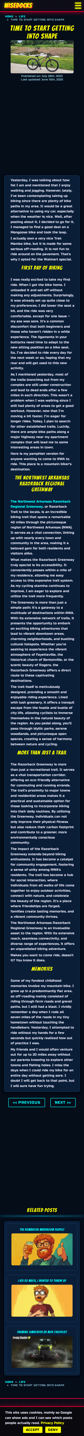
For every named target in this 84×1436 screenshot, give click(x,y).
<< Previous (27, 1102)
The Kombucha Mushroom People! (42, 1229)
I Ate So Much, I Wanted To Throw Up (42, 1280)
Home (9, 16)
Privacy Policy (52, 1423)
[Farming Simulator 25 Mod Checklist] (42, 1369)
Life (22, 16)
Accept (33, 1430)
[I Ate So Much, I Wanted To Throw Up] (42, 1317)
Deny (53, 1430)
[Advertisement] (42, 127)
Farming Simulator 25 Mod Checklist (42, 1332)
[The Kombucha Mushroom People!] (42, 1266)
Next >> (63, 1102)
